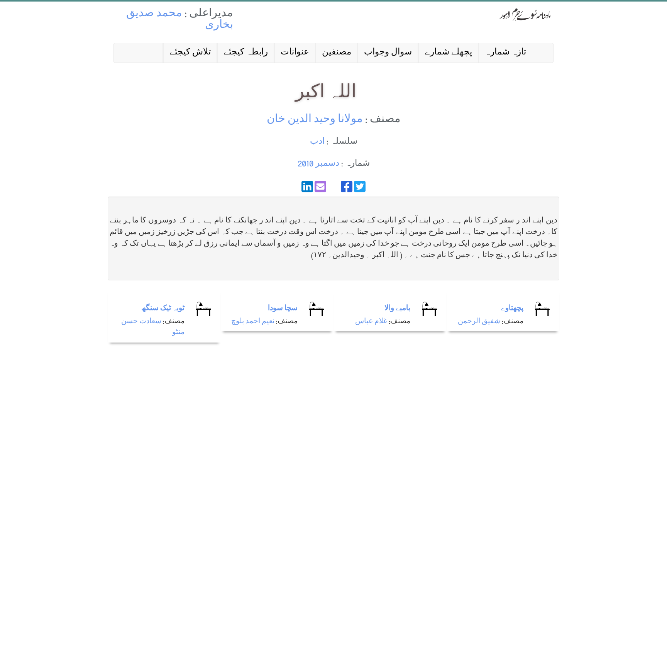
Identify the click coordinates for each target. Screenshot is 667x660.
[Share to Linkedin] (307, 186)
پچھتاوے (512, 309)
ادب (317, 142)
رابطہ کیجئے (245, 53)
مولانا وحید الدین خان (315, 119)
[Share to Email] (320, 186)
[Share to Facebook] (346, 186)
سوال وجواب (388, 53)
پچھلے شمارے (448, 53)
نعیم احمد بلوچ (252, 322)
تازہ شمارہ (505, 53)
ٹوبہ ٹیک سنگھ (163, 309)
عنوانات (295, 53)
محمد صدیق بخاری (179, 20)
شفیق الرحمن (479, 322)
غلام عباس (371, 322)
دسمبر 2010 (318, 164)
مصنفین (336, 53)
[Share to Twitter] (360, 186)
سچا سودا (283, 309)
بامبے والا (397, 309)
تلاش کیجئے (190, 53)
